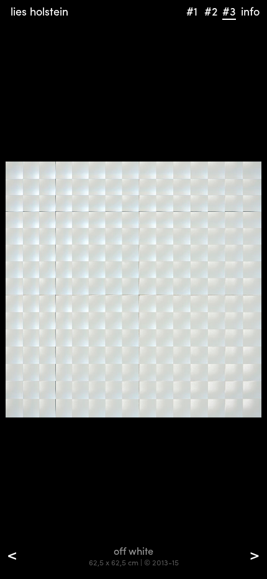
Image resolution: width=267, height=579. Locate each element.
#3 (229, 11)
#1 (191, 11)
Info (250, 11)
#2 (210, 11)
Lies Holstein (39, 11)
